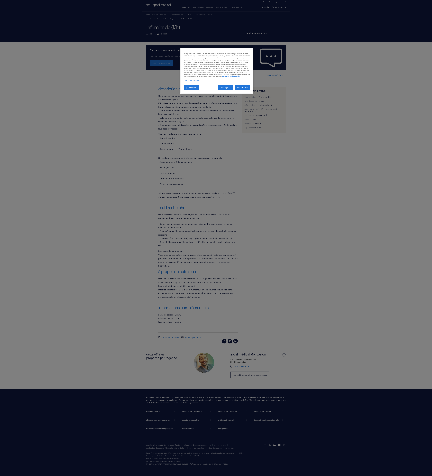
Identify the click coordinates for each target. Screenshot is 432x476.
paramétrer (191, 87)
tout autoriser (242, 87)
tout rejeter (225, 87)
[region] (216, 71)
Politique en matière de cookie (231, 76)
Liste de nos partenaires (192, 80)
